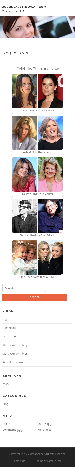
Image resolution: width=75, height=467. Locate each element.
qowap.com (36, 453)
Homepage (9, 328)
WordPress (44, 429)
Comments (12, 429)
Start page (9, 336)
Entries (45, 423)
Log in (6, 319)
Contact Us (18, 461)
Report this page (13, 362)
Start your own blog (15, 345)
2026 (5, 384)
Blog (5, 404)
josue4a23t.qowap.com (24, 6)
